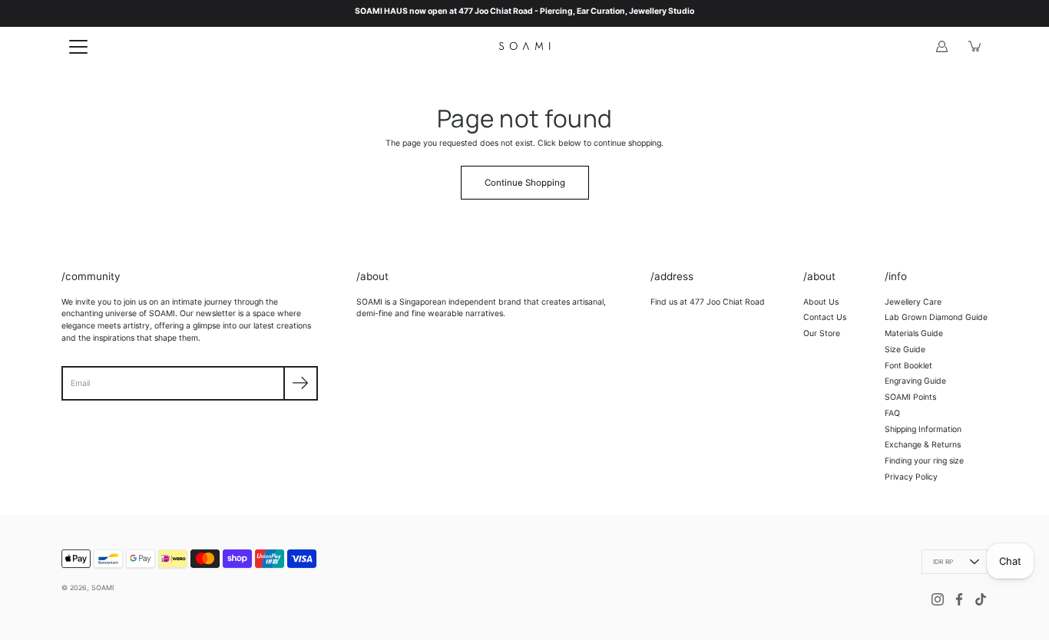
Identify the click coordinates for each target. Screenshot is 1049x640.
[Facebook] (959, 599)
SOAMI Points (910, 397)
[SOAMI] (524, 46)
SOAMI (102, 587)
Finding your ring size (924, 461)
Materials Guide (914, 333)
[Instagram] (938, 599)
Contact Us (824, 317)
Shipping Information (923, 429)
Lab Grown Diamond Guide (936, 317)
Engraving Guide (915, 381)
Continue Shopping (525, 182)
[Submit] (300, 383)
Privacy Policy (911, 477)
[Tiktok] (981, 599)
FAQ (892, 413)
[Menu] (78, 47)
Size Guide (905, 350)
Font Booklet (908, 366)
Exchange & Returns (923, 445)
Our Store (821, 333)
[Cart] (975, 46)
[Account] (941, 46)
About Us (821, 302)
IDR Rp (943, 562)
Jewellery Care (913, 302)
